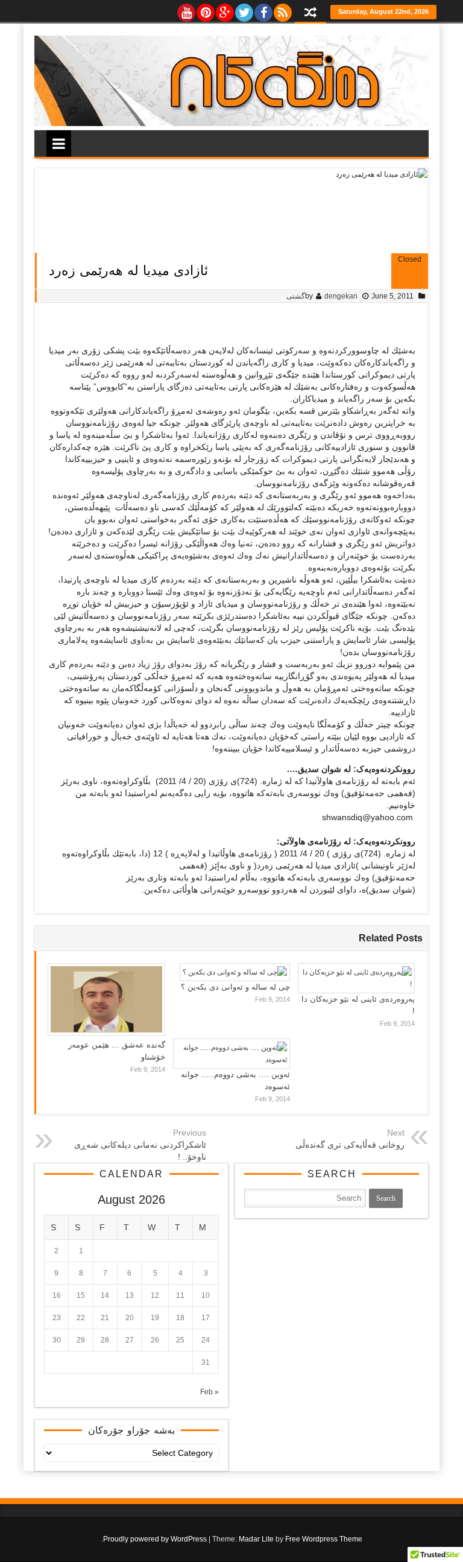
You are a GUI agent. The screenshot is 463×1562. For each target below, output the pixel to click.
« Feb (209, 1392)
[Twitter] (243, 9)
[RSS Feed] (282, 9)
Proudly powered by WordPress (155, 1539)
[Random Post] (310, 14)
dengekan (340, 296)
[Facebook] (262, 9)
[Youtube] (185, 9)
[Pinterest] (205, 9)
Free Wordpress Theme (323, 1539)
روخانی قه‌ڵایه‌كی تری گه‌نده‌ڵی (350, 1144)
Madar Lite (256, 1539)
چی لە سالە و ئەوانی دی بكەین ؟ (235, 986)
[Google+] (224, 9)
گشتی (295, 296)
